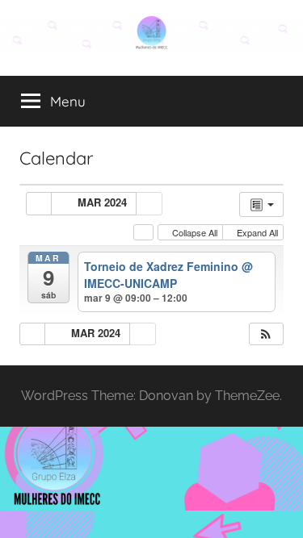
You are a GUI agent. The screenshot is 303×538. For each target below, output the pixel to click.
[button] (266, 334)
